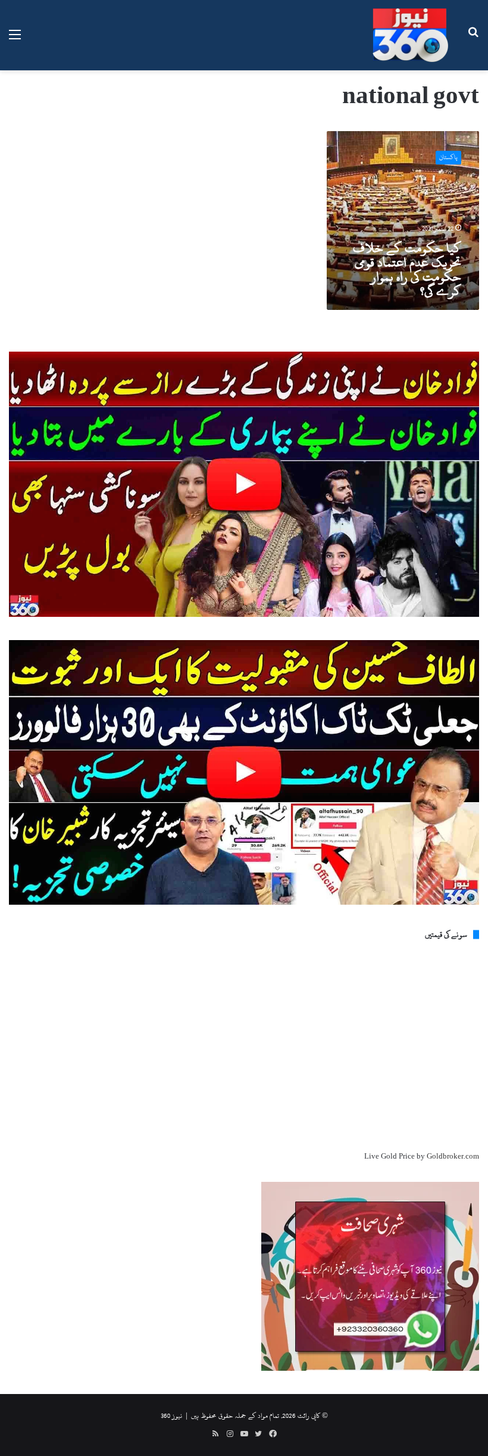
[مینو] (15, 39)
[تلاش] (473, 39)
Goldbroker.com (453, 1156)
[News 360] (411, 35)
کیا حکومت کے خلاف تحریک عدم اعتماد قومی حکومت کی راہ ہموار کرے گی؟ (407, 269)
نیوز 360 (171, 1415)
